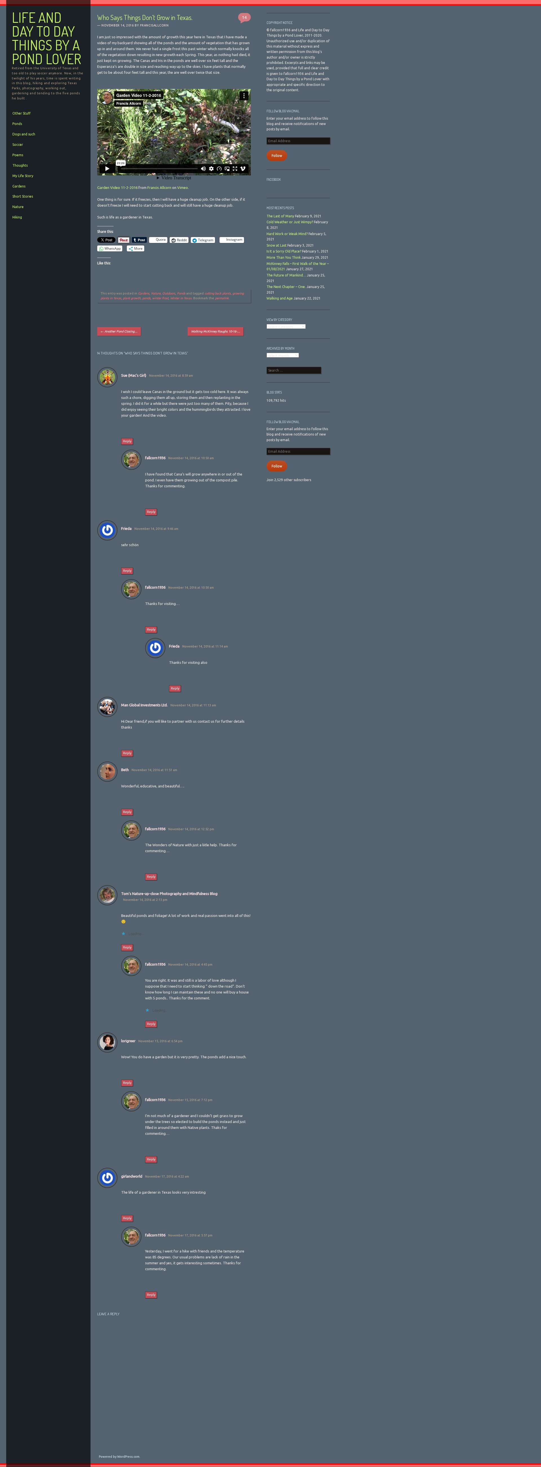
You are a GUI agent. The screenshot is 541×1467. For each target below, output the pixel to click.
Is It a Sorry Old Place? (284, 251)
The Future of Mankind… (286, 275)
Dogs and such (23, 134)
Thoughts (20, 165)
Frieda (126, 528)
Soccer (17, 144)
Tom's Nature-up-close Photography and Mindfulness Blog (169, 894)
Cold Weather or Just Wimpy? (290, 222)
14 (244, 17)
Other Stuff (21, 113)
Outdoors (168, 293)
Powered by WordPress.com (119, 1456)
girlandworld (131, 1176)
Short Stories (22, 196)
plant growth (132, 298)
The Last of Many (280, 216)
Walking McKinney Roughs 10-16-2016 (217, 331)
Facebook (274, 179)
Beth (125, 770)
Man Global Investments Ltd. (144, 705)
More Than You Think (284, 257)
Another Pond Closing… (119, 331)
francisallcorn (154, 25)
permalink (222, 298)
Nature (18, 207)
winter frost (160, 298)
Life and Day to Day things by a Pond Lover (46, 38)
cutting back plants (218, 293)
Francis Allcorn (159, 187)
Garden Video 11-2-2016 (117, 187)
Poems (17, 155)
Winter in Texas (181, 298)
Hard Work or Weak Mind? (287, 234)
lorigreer (128, 1041)
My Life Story (22, 176)
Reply (127, 441)
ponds (146, 298)
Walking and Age (280, 298)
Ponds (17, 124)
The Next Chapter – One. (286, 287)
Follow (277, 155)
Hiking (17, 217)
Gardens (18, 186)
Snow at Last (277, 245)
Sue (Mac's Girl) (133, 375)
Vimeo (182, 187)
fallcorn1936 (155, 458)
